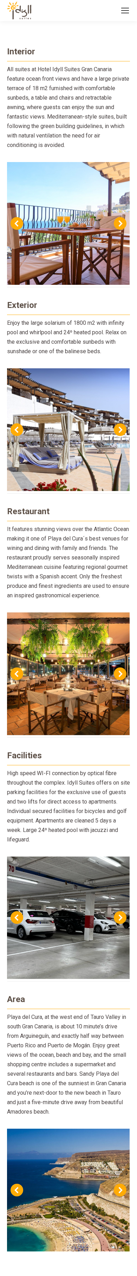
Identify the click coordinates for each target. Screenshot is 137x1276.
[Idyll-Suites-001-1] (68, 429)
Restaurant (28, 511)
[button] (17, 223)
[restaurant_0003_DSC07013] (68, 673)
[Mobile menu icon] (125, 10)
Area (16, 999)
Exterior (22, 305)
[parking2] (68, 918)
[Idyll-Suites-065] (68, 223)
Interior (21, 51)
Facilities (24, 755)
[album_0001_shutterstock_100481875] (68, 1190)
